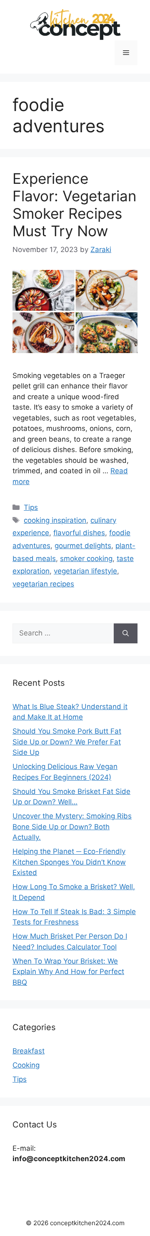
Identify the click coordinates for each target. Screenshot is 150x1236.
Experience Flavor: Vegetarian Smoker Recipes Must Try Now (74, 205)
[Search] (126, 633)
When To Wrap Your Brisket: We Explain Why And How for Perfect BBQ (68, 971)
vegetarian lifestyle (85, 571)
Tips (31, 507)
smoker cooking (86, 558)
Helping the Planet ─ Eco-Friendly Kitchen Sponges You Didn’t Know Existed (69, 862)
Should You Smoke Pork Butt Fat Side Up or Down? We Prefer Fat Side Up (66, 741)
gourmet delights (83, 545)
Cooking (26, 1065)
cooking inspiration (55, 520)
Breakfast (28, 1051)
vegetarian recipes (43, 584)
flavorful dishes (79, 533)
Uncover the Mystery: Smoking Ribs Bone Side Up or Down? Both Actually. (72, 826)
